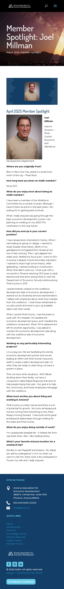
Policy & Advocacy (16, 537)
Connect (11, 530)
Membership (13, 527)
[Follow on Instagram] (14, 564)
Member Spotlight (31, 52)
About (9, 523)
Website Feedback (22, 581)
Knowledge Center (16, 533)
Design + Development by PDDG (24, 573)
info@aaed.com (21, 507)
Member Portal (14, 543)
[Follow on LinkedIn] (20, 564)
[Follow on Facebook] (8, 564)
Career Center (14, 540)
